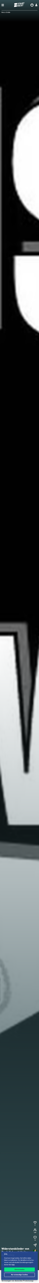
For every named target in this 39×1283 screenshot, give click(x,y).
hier (13, 1265)
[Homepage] (19, 5)
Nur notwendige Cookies (19, 1275)
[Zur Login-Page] (36, 5)
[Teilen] (35, 1245)
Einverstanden (19, 1269)
